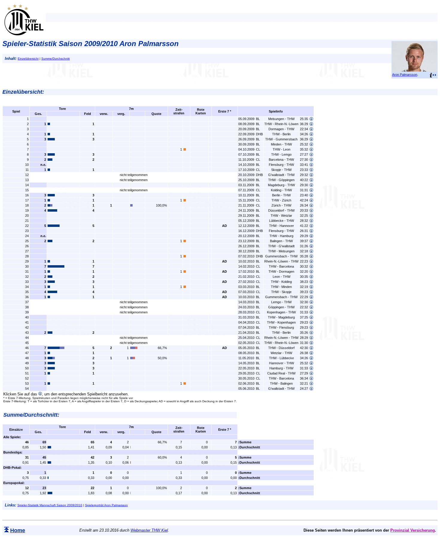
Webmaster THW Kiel (149, 530)
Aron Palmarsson (404, 74)
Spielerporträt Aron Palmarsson (106, 505)
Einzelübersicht (28, 58)
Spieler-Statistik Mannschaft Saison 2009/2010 (49, 505)
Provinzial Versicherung (412, 530)
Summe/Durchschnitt (55, 58)
